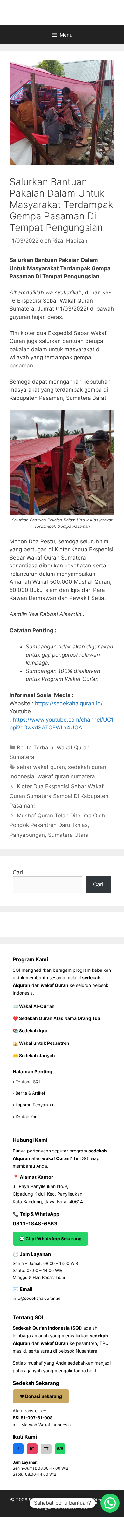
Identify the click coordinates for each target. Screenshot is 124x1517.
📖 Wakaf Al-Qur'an (34, 1006)
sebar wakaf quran (41, 767)
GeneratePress (71, 1507)
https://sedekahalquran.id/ (69, 703)
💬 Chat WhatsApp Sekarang (50, 1238)
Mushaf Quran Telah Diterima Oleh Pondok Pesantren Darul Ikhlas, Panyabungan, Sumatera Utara (57, 825)
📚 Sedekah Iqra (30, 1030)
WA (60, 1448)
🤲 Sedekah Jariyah (34, 1055)
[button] (110, 1503)
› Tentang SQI (26, 1081)
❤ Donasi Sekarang (41, 1396)
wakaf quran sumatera (66, 776)
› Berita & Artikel (29, 1093)
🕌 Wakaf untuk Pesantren (41, 1043)
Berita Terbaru (35, 747)
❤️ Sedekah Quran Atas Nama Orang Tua (56, 1018)
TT (46, 1449)
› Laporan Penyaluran (34, 1104)
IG (32, 1448)
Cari (18, 872)
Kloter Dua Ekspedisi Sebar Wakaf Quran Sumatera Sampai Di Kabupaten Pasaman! (59, 796)
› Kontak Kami (26, 1116)
